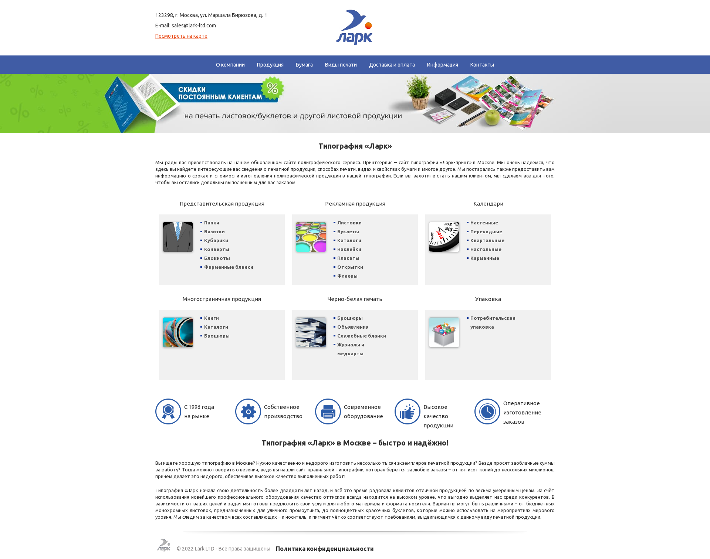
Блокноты (217, 258)
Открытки (350, 267)
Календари (488, 203)
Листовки (349, 222)
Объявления (353, 326)
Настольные (485, 249)
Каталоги (349, 240)
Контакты (482, 65)
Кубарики (216, 240)
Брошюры (217, 335)
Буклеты (348, 231)
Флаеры (347, 275)
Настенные (484, 222)
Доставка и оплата (392, 65)
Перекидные (486, 231)
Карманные (484, 258)
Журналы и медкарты (350, 349)
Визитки (214, 231)
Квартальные (487, 240)
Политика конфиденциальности (325, 548)
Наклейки (349, 249)
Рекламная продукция (355, 203)
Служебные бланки (361, 335)
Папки (211, 222)
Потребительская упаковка (492, 322)
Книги (211, 318)
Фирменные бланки (228, 267)
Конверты (216, 249)
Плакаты (348, 258)
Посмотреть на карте (181, 36)
